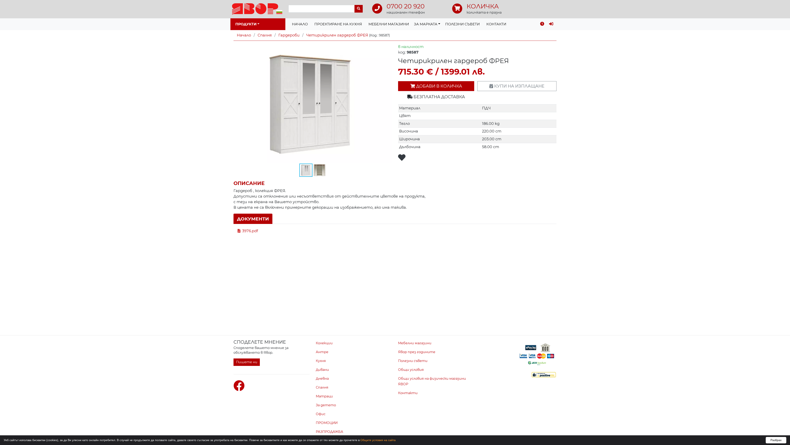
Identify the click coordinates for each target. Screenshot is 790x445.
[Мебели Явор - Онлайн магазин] (257, 8)
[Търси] (358, 9)
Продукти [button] (246, 24)
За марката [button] (425, 24)
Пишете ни (246, 362)
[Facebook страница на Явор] (239, 386)
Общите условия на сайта (378, 440)
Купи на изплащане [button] (518, 86)
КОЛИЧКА (483, 6)
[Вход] (551, 24)
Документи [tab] (253, 218)
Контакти (496, 24)
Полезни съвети (462, 24)
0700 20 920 (406, 6)
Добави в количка (438, 86)
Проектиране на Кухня (338, 24)
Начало (300, 24)
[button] (388, 47)
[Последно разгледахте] (542, 24)
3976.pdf (250, 231)
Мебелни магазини (388, 24)
